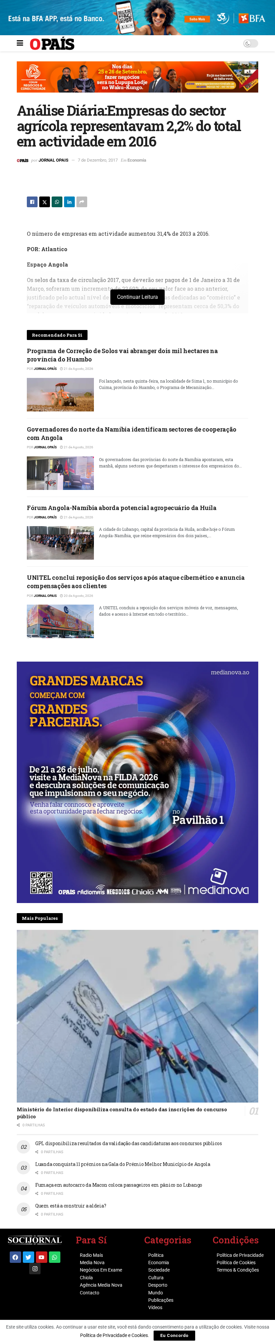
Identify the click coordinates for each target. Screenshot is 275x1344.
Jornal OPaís (45, 369)
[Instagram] (35, 1268)
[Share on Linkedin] (69, 202)
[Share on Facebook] (32, 202)
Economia (136, 160)
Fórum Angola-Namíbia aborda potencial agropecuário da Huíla (122, 508)
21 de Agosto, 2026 (78, 369)
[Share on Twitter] (44, 202)
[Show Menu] (20, 43)
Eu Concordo (174, 1335)
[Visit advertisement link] (137, 81)
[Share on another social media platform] (81, 202)
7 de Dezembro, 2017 (98, 160)
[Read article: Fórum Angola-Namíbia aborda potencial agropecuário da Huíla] (60, 543)
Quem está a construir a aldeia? (70, 1205)
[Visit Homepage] (52, 43)
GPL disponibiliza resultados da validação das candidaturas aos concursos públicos (128, 1143)
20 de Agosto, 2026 (78, 596)
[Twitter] (28, 1257)
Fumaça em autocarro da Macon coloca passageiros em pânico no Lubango (118, 1185)
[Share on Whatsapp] (57, 202)
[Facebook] (15, 1257)
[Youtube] (41, 1257)
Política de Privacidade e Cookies (114, 1335)
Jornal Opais (53, 160)
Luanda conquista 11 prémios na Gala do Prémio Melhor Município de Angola (122, 1164)
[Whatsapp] (54, 1257)
